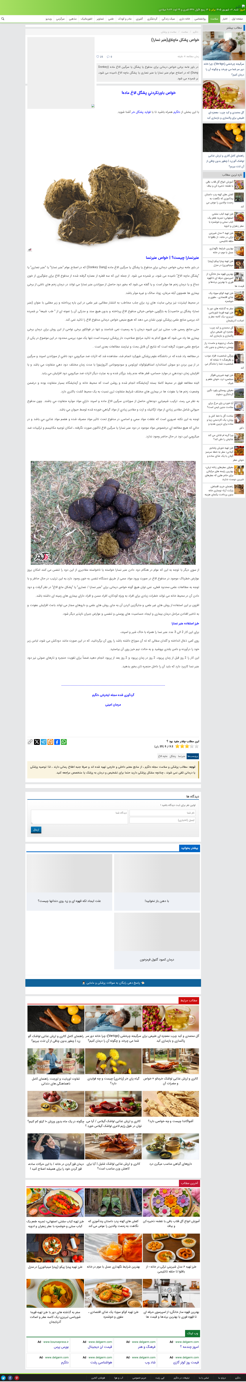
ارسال (36, 830)
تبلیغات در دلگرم (181, 1378)
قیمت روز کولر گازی (186, 1362)
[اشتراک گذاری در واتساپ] (64, 742)
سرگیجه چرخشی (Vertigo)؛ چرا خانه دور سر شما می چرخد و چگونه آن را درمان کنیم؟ (224, 69)
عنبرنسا (181, 756)
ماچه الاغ (162, 756)
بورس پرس (61, 1347)
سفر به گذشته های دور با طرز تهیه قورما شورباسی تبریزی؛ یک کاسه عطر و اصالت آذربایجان (55, 1317)
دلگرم (65, 1362)
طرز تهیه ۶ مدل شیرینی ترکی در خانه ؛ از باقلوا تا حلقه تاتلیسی (171, 1269)
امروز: (242, 10)
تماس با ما (204, 1378)
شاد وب (150, 1362)
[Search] (3, 18)
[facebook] (10, 1377)
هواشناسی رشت (101, 1362)
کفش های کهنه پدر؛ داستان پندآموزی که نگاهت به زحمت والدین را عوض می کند (113, 1223)
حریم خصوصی (139, 1378)
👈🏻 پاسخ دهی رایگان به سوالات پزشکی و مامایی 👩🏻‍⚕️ (113, 983)
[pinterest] (16, 1377)
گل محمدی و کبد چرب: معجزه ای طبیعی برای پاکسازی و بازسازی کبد (225, 115)
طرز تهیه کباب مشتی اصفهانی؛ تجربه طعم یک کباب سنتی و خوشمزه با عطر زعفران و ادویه (55, 1224)
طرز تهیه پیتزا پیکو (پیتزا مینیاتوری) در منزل (55, 1267)
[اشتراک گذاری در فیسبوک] (57, 742)
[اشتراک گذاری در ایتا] (50, 742)
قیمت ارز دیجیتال (100, 1347)
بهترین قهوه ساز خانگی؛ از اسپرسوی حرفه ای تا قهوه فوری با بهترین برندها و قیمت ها (171, 1314)
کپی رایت (159, 1378)
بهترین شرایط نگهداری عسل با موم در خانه (113, 1266)
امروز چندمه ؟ (189, 1347)
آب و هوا (118, 1378)
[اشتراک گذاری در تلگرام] (44, 742)
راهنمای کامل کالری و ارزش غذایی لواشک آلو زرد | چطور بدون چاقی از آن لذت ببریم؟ (225, 161)
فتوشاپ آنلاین (98, 1378)
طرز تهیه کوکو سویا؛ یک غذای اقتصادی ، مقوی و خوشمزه (113, 1314)
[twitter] (3, 1377)
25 (101, 57)
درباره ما (222, 1378)
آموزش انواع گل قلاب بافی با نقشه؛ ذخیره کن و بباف (171, 1223)
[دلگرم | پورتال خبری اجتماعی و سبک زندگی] (240, 7)
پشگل (173, 756)
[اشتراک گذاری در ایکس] (37, 742)
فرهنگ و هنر (146, 1347)
